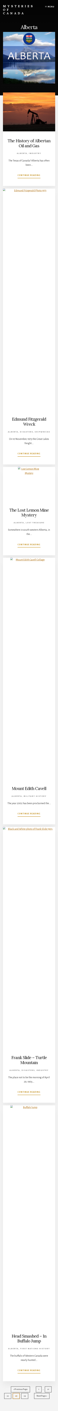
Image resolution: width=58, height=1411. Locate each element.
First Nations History (35, 1349)
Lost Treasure (35, 523)
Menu (51, 7)
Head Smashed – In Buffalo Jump (29, 1338)
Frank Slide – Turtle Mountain (29, 1060)
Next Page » (41, 1397)
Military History (35, 796)
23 (17, 1397)
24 (25, 1397)
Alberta (22, 153)
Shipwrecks (42, 432)
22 (9, 1397)
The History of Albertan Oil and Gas (29, 143)
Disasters (26, 432)
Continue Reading (29, 176)
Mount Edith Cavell (29, 788)
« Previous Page (20, 1390)
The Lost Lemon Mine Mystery (29, 512)
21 (49, 1390)
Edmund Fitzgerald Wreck (29, 422)
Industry (35, 153)
